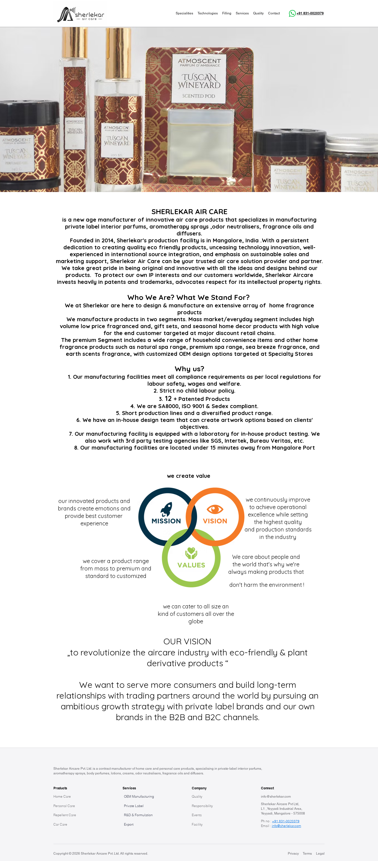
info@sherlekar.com (276, 796)
